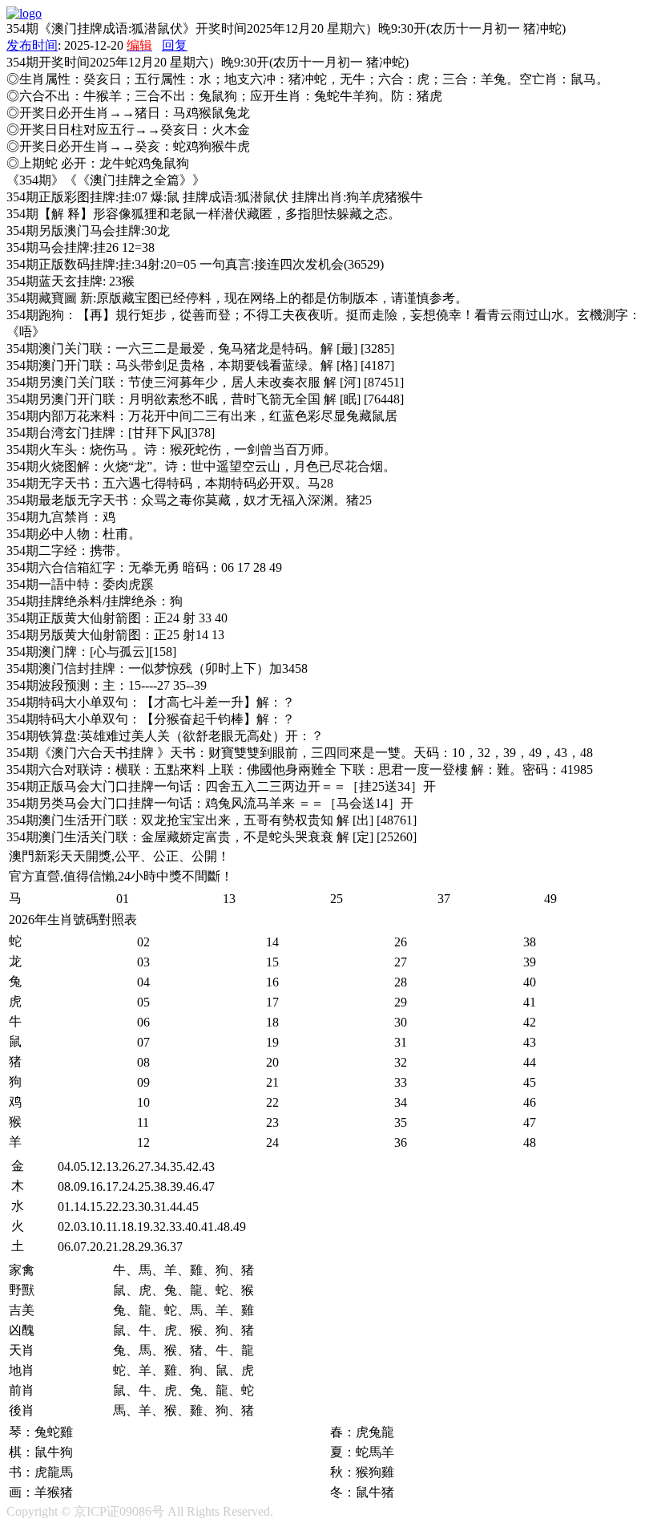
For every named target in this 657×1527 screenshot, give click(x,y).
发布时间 (32, 45)
